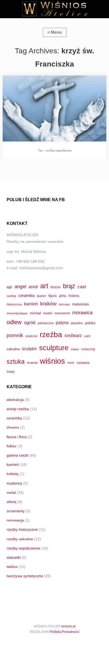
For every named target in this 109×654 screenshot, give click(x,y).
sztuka (16, 361)
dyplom (41, 295)
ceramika (26, 295)
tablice (12, 567)
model (47, 313)
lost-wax (64, 304)
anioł (33, 286)
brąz (69, 286)
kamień (31, 304)
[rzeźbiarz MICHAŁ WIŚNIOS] (54, 9)
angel (20, 286)
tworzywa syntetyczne (25, 576)
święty (11, 371)
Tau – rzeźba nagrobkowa (54, 150)
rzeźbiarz (73, 335)
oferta (11, 502)
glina (62, 295)
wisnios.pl (68, 626)
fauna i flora (16, 437)
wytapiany (83, 362)
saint (87, 336)
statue (75, 349)
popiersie (31, 336)
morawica (82, 312)
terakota (32, 362)
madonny (14, 483)
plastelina (77, 323)
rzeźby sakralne (20, 539)
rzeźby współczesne (23, 548)
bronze (56, 287)
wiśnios (52, 361)
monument (62, 313)
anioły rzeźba (18, 409)
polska (90, 323)
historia (74, 295)
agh (9, 287)
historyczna (14, 304)
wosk (70, 362)
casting (11, 295)
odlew (14, 322)
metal (11, 492)
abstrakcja (15, 399)
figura (52, 295)
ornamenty (16, 511)
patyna (62, 322)
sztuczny (88, 349)
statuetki (14, 557)
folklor (12, 446)
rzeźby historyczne (22, 529)
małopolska (80, 304)
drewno (13, 427)
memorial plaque (17, 313)
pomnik (15, 335)
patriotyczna (45, 323)
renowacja (15, 520)
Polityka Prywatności (64, 632)
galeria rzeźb (17, 455)
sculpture (54, 348)
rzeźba (51, 334)
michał (35, 313)
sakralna (13, 349)
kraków (48, 303)
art (44, 286)
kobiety (13, 474)
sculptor (29, 349)
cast (82, 286)
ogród (29, 322)
